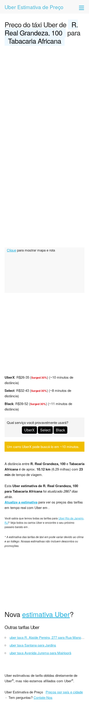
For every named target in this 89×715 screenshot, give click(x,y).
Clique (11, 250)
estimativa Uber (46, 614)
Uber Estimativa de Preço (34, 6)
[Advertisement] (44, 96)
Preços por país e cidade (64, 692)
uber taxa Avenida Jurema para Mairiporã (40, 652)
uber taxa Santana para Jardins (33, 645)
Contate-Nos (43, 697)
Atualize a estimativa (21, 502)
